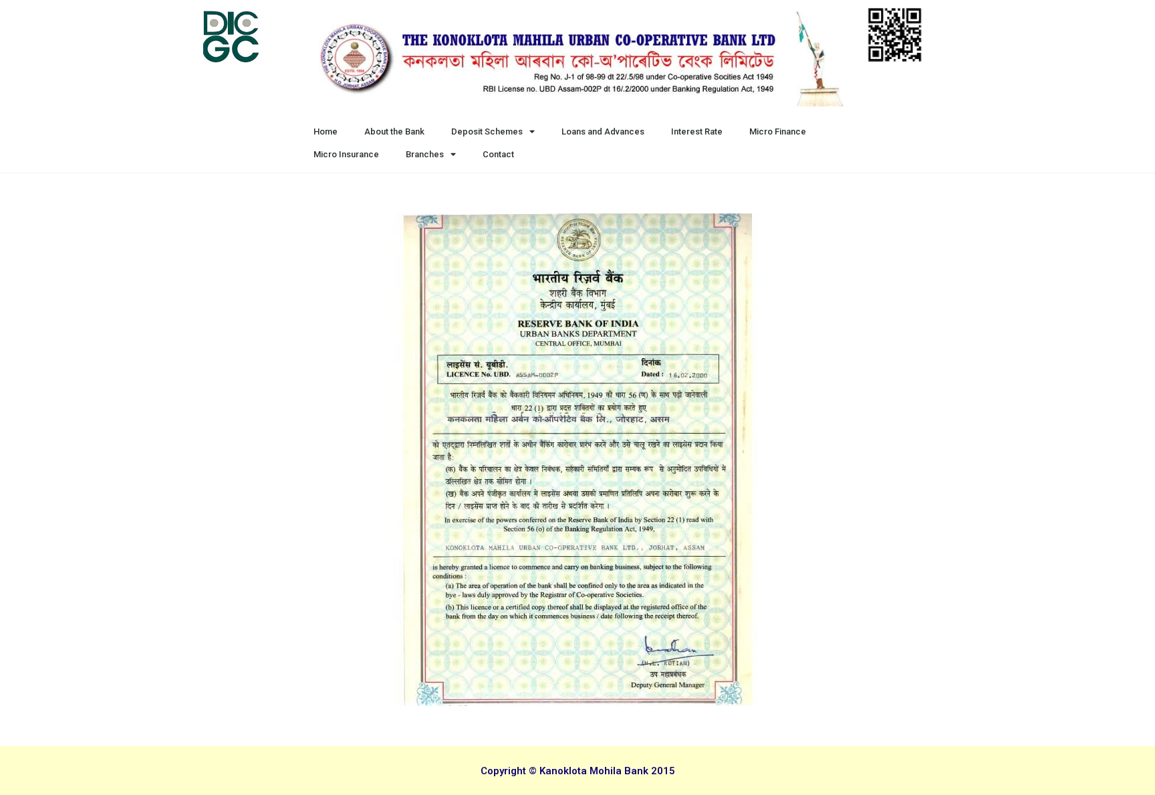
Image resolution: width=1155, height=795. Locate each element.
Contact (498, 154)
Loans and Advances (602, 131)
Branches (425, 154)
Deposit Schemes (487, 131)
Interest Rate (697, 131)
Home (325, 131)
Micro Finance (777, 131)
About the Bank (394, 131)
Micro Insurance (346, 154)
